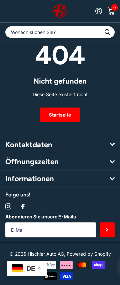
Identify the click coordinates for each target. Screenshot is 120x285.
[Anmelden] (98, 11)
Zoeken (107, 32)
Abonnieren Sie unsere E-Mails (40, 216)
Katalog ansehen (9, 11)
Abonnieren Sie (107, 229)
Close (60, 144)
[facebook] (23, 206)
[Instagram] (8, 206)
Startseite (60, 115)
